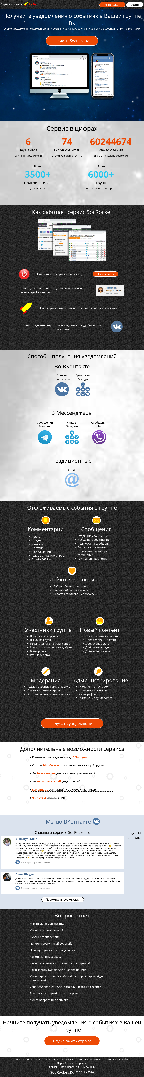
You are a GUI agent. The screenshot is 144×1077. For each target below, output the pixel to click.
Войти (134, 5)
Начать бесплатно (72, 40)
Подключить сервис (72, 1041)
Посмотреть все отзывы (62, 899)
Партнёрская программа (72, 1063)
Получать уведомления (72, 723)
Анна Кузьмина (26, 839)
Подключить (105, 274)
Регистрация (112, 5)
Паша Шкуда (24, 874)
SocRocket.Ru (62, 1072)
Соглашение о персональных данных (72, 1067)
